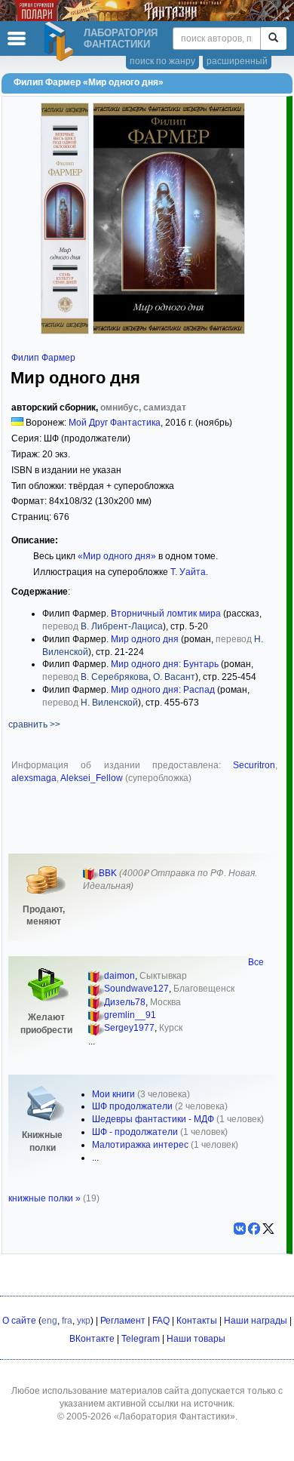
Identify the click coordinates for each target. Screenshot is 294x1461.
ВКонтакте (92, 1338)
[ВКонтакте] (240, 1229)
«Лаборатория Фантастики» (174, 1416)
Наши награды (255, 1320)
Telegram (140, 1338)
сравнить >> (34, 724)
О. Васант (174, 677)
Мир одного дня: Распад (163, 689)
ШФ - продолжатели (135, 1132)
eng (49, 1320)
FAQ (161, 1320)
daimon (119, 975)
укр (83, 1320)
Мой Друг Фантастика (115, 422)
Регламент (122, 1320)
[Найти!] (273, 38)
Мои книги (113, 1094)
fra (67, 1320)
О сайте (19, 1320)
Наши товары (196, 1338)
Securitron (254, 765)
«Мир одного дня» (117, 556)
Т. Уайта (188, 572)
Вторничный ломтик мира (166, 613)
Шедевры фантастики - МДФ (153, 1119)
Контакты (196, 1320)
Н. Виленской (109, 702)
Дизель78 (124, 1002)
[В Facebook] (254, 1229)
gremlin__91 (130, 1015)
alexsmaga (34, 778)
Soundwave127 (136, 988)
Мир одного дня (145, 639)
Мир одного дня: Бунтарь (165, 664)
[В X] (268, 1229)
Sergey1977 (129, 1028)
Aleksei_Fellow (91, 778)
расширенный (237, 61)
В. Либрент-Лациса (122, 626)
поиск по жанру (162, 61)
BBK (108, 873)
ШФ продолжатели (132, 1106)
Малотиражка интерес (140, 1145)
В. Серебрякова (115, 677)
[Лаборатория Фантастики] (61, 41)
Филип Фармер (43, 357)
